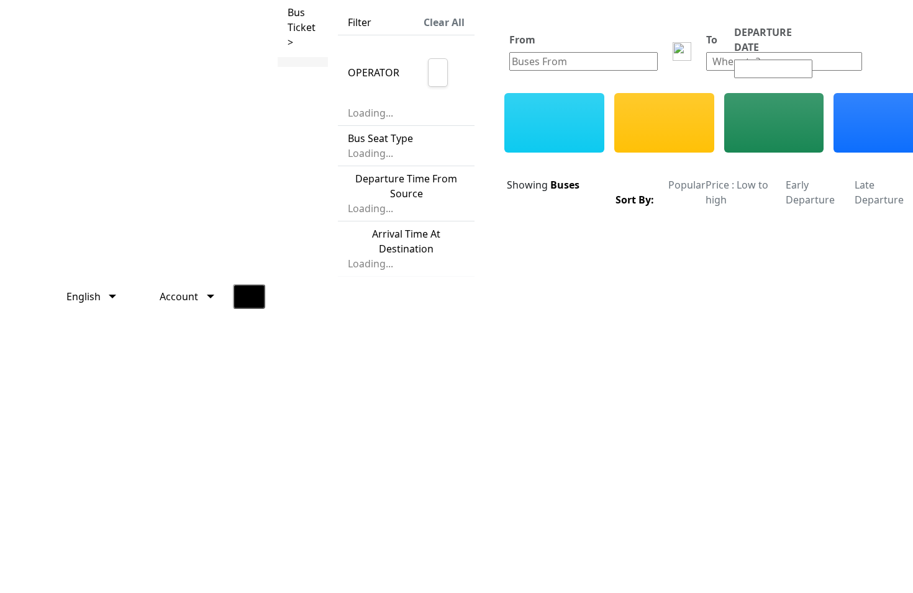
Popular (687, 185)
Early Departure (810, 192)
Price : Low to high (737, 192)
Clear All (444, 22)
